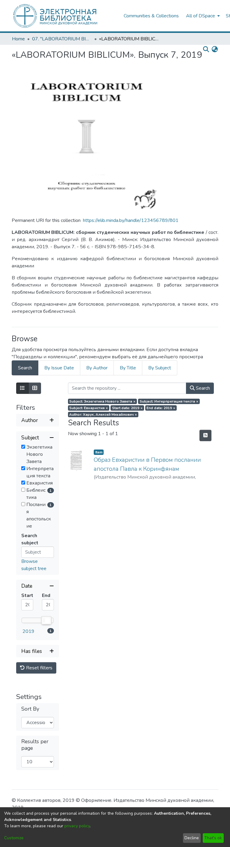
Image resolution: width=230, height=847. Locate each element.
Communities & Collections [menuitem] (151, 16)
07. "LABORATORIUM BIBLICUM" (62, 39)
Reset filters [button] (38, 668)
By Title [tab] (128, 368)
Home (18, 39)
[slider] (46, 620)
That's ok (213, 838)
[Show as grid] (34, 388)
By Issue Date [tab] (59, 368)
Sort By (30, 709)
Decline (191, 838)
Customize (14, 838)
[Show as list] (22, 388)
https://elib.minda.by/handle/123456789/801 (130, 220)
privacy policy (77, 826)
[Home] (65, 15)
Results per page (35, 744)
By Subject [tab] (159, 368)
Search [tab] (25, 368)
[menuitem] (202, 15)
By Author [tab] (97, 368)
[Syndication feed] (205, 435)
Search (202, 388)
